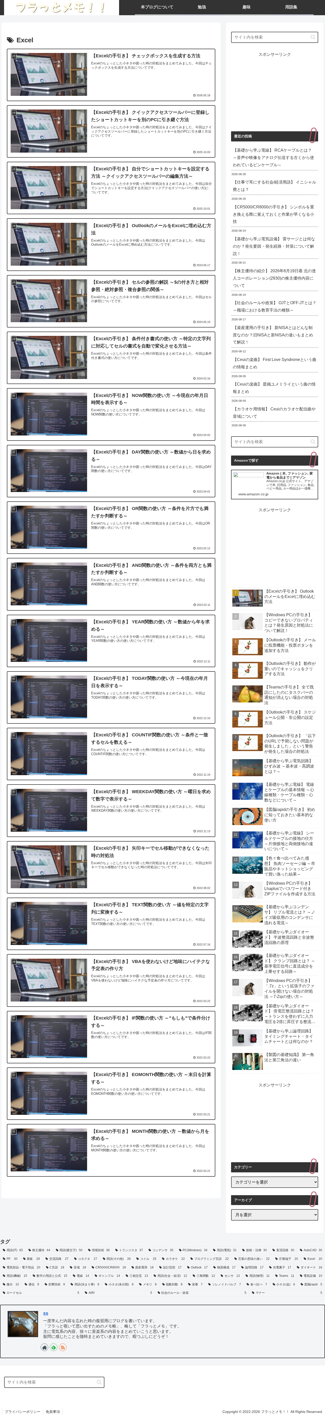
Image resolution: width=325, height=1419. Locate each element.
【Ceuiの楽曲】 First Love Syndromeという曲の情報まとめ (274, 363)
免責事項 (53, 1412)
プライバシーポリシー (22, 1412)
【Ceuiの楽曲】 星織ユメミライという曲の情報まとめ (274, 388)
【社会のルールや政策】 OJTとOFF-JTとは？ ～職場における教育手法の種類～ (274, 306)
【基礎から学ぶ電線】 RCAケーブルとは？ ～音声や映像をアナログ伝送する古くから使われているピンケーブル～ (273, 157)
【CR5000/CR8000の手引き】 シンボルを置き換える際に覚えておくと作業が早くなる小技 (273, 214)
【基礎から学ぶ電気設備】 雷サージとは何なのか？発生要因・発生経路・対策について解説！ (274, 246)
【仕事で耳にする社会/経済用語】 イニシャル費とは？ (274, 186)
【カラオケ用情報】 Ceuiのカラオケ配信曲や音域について (274, 413)
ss (45, 1313)
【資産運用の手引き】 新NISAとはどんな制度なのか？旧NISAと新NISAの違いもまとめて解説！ (273, 334)
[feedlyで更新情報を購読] (53, 1347)
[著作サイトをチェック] (44, 1347)
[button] (312, 37)
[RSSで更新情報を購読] (63, 1347)
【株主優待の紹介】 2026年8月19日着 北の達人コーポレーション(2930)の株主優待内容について (274, 278)
